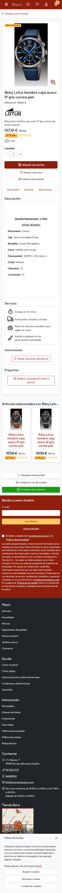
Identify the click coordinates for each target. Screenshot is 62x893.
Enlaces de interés (11, 712)
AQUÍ (39, 866)
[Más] (20, 154)
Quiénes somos (10, 642)
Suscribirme (31, 521)
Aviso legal (7, 724)
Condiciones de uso (38, 535)
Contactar (7, 648)
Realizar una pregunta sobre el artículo (32, 380)
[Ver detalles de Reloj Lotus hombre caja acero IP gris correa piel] (16, 419)
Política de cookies (11, 737)
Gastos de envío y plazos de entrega (20, 677)
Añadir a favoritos (32, 172)
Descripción (13, 189)
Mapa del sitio (9, 743)
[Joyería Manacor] (17, 5)
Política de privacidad (17, 539)
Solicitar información (32, 179)
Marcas (6, 623)
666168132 (11, 776)
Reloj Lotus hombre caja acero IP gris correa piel (16, 440)
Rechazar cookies (31, 879)
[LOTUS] (13, 111)
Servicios (29, 189)
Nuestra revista (10, 636)
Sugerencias (8, 718)
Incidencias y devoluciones (16, 683)
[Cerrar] (56, 837)
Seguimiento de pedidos (14, 629)
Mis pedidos (8, 706)
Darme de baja (31, 528)
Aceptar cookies (31, 871)
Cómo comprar (10, 664)
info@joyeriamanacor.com (46, 579)
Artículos (6, 611)
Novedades (8, 617)
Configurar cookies (31, 886)
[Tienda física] (18, 824)
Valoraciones (45, 189)
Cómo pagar (8, 671)
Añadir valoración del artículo (32, 358)
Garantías (7, 689)
